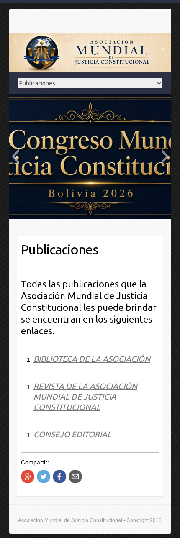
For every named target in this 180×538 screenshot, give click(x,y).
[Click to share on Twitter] (43, 476)
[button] (15, 156)
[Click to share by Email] (75, 476)
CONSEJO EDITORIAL (72, 434)
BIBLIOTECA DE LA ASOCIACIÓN (91, 359)
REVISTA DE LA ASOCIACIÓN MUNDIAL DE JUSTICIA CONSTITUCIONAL (85, 397)
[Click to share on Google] (27, 476)
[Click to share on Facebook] (59, 476)
